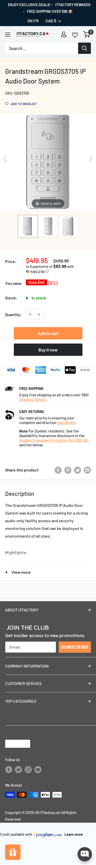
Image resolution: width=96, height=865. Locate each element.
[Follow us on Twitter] (18, 769)
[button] (58, 269)
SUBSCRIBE (74, 646)
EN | (31, 21)
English (13, 743)
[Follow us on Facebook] (8, 769)
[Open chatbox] (85, 854)
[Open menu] (7, 35)
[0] (86, 34)
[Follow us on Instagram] (28, 769)
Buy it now (48, 349)
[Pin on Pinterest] (67, 470)
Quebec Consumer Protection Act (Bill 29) (53, 440)
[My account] (63, 34)
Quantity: (13, 314)
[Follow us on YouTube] (37, 769)
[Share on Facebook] (58, 470)
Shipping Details (32, 399)
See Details (66, 422)
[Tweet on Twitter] (77, 470)
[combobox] (41, 48)
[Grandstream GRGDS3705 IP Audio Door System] (28, 226)
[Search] (84, 48)
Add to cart (48, 333)
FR (36, 21)
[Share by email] (87, 470)
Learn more (74, 834)
